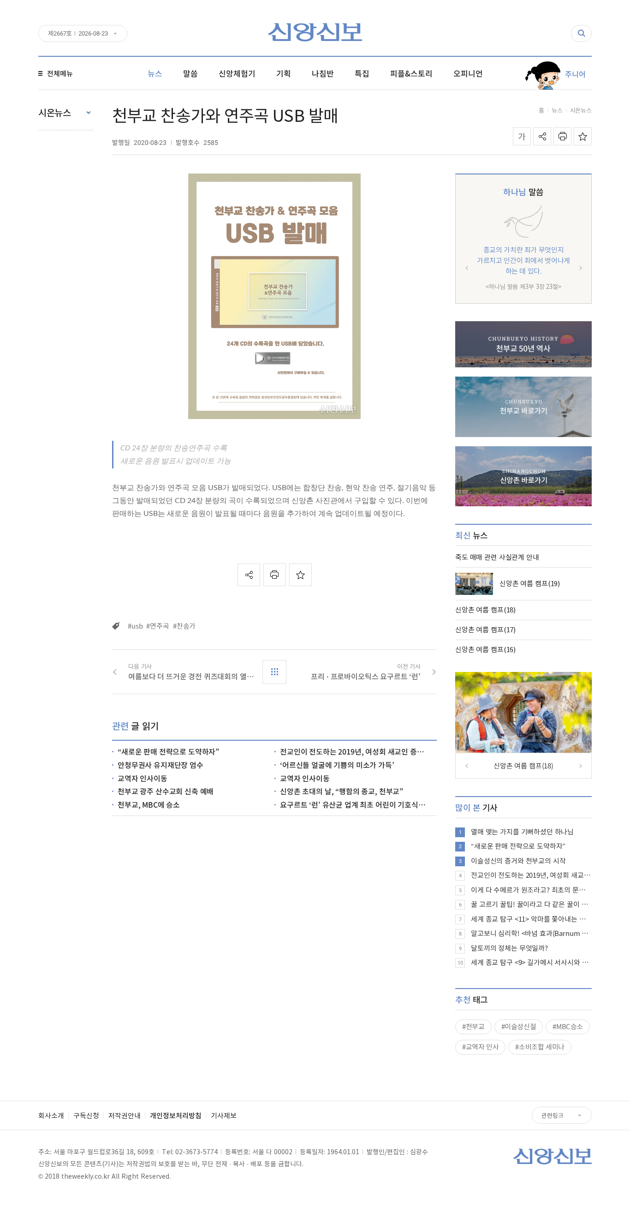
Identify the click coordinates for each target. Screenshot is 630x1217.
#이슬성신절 (518, 1026)
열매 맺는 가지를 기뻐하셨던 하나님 (522, 832)
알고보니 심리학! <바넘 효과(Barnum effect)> (531, 933)
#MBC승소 (568, 1026)
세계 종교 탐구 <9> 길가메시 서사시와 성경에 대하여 (531, 962)
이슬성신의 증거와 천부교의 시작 (518, 861)
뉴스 (557, 110)
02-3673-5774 (196, 1151)
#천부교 (473, 1026)
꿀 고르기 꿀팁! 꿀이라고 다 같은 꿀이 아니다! (531, 904)
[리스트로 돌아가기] (274, 672)
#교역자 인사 (480, 1047)
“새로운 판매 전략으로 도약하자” (518, 846)
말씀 (523, 192)
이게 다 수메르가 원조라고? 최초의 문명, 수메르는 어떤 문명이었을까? (531, 890)
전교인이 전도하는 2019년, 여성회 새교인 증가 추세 (531, 875)
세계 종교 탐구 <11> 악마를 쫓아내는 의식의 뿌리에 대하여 (531, 919)
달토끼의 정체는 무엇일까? (509, 948)
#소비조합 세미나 (540, 1047)
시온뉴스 (581, 110)
